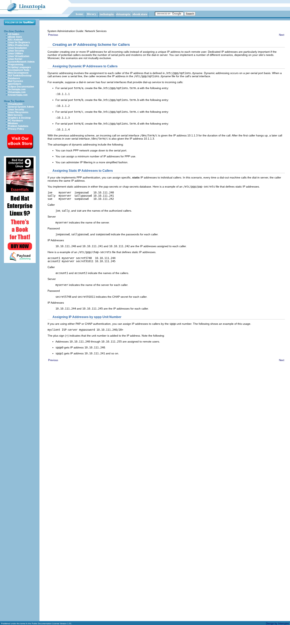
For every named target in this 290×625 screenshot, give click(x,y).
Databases (14, 78)
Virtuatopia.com (17, 92)
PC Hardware (15, 120)
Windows (13, 123)
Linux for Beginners (19, 42)
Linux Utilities (15, 53)
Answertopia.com (18, 95)
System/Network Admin (21, 61)
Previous (53, 34)
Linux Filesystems (18, 112)
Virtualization (15, 104)
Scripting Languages (19, 67)
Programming (15, 64)
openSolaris (14, 84)
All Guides (13, 34)
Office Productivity (18, 45)
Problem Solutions (18, 126)
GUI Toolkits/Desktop (19, 75)
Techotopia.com (17, 89)
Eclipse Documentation (21, 86)
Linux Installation (17, 48)
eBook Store (15, 37)
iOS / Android (15, 39)
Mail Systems (15, 81)
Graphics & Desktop (19, 117)
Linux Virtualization (18, 56)
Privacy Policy (16, 129)
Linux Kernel (15, 59)
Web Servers (15, 115)
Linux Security (16, 50)
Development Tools (18, 70)
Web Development (18, 72)
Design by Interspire (277, 623)
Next (281, 34)
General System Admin (21, 106)
